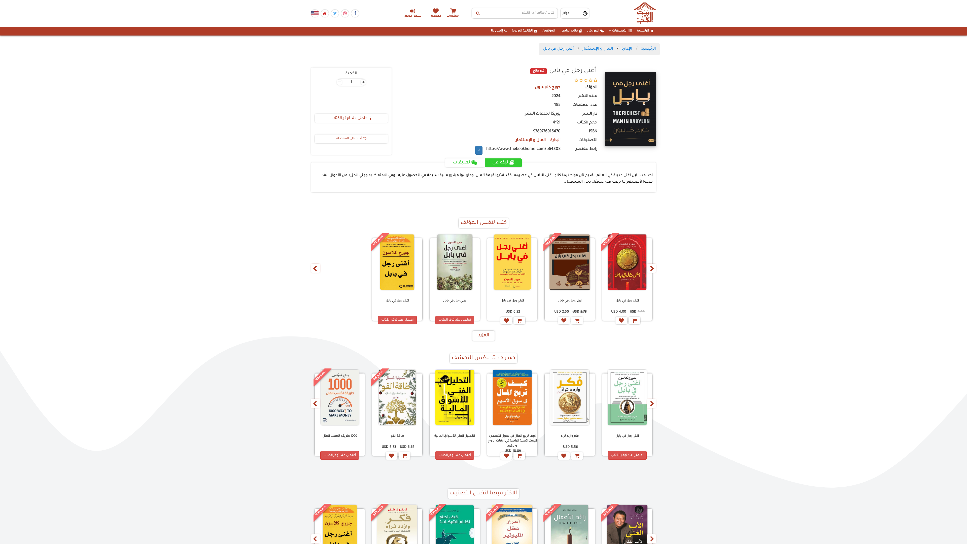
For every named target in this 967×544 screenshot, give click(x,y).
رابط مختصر (586, 149)
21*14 (556, 123)
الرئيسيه (648, 49)
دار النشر (589, 114)
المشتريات (453, 16)
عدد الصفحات (584, 105)
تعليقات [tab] (461, 162)
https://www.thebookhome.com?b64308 (523, 149)
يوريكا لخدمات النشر (543, 114)
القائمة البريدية (522, 31)
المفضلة (436, 16)
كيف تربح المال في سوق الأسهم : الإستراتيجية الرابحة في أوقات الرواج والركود (512, 441)
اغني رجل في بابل (454, 301)
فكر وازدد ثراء (570, 436)
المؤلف (590, 87)
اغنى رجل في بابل (569, 301)
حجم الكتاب (587, 123)
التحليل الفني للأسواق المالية (454, 436)
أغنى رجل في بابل (558, 49)
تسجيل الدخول (412, 16)
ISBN (593, 131)
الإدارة (626, 49)
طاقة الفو (397, 436)
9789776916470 (547, 131)
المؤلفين (548, 31)
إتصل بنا (497, 31)
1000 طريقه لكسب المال (340, 436)
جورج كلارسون (548, 87)
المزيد (483, 335)
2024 (556, 96)
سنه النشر (587, 96)
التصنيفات (619, 31)
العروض (593, 31)
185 (557, 105)
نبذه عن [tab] (500, 162)
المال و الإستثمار (597, 49)
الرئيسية (643, 31)
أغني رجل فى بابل (512, 301)
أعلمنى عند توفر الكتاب (349, 118)
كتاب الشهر (569, 31)
